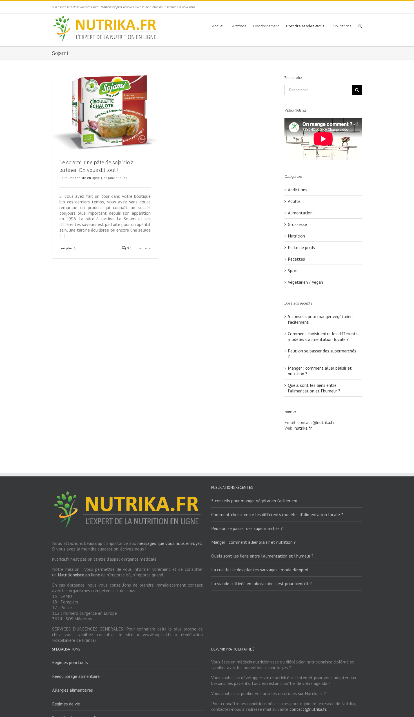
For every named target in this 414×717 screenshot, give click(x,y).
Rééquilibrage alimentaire (76, 676)
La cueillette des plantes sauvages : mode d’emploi (259, 569)
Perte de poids (301, 247)
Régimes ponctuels (70, 662)
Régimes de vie (66, 704)
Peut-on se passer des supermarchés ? (247, 528)
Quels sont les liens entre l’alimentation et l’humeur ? (314, 388)
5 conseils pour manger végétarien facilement (254, 500)
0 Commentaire (138, 248)
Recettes (296, 259)
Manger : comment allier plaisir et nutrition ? (253, 542)
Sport (293, 270)
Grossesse (297, 224)
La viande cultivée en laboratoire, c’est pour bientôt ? (261, 583)
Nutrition (296, 236)
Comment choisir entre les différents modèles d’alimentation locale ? (323, 336)
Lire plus (66, 248)
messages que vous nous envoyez (169, 543)
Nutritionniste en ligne (82, 178)
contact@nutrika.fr (315, 422)
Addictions (297, 189)
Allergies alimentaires (72, 690)
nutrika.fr (303, 428)
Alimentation (300, 213)
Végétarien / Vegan (305, 282)
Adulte (294, 201)
